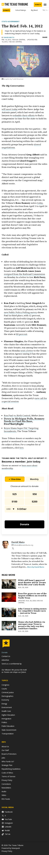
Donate (38, 4)
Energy (4, 703)
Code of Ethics (7, 773)
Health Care (6, 711)
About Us (5, 746)
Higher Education (8, 715)
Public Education (8, 726)
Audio (4, 791)
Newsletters (6, 788)
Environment (7, 707)
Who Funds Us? (8, 761)
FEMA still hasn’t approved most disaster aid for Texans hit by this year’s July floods (32, 582)
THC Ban (46, 10)
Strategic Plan (7, 765)
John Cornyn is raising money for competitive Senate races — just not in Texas (32, 610)
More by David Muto (35, 567)
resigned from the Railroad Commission (24, 274)
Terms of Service (8, 776)
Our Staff (5, 750)
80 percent (21, 334)
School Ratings (20, 10)
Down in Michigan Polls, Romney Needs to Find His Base (24, 420)
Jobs (3, 758)
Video (4, 795)
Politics (4, 722)
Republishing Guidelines (11, 769)
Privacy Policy (7, 780)
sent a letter (26, 350)
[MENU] (45, 4)
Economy (5, 700)
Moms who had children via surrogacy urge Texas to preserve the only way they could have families (31, 625)
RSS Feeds (6, 799)
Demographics (7, 696)
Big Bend (34, 10)
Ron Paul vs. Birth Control (17, 415)
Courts (4, 689)
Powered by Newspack (11, 848)
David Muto (9, 37)
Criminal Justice (8, 692)
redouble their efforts (24, 115)
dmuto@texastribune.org (23, 545)
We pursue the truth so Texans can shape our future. (14, 671)
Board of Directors (9, 754)
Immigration (6, 718)
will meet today (10, 109)
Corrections (6, 784)
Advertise (5, 660)
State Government (10, 21)
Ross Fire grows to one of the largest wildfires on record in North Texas (32, 595)
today (40, 202)
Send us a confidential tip (12, 664)
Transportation (8, 733)
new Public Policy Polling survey (20, 312)
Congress (5, 685)
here (21, 447)
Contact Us (6, 656)
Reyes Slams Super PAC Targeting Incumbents (21, 430)
